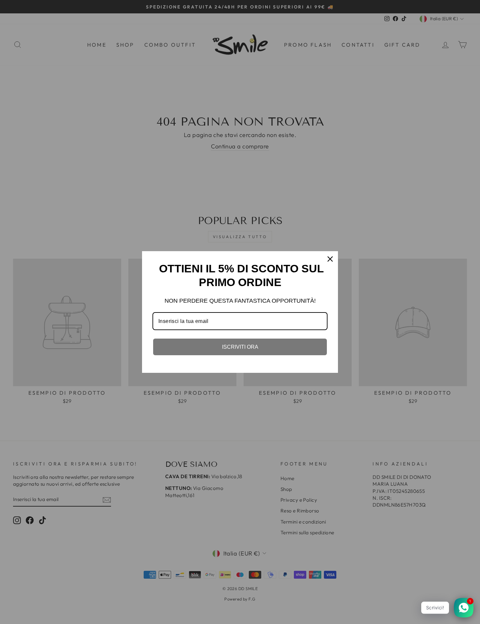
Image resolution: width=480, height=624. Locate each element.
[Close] (330, 259)
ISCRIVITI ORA (240, 347)
